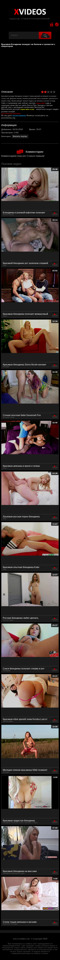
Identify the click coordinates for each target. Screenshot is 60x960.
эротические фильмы (11, 113)
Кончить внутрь (20, 136)
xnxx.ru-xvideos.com (21, 939)
